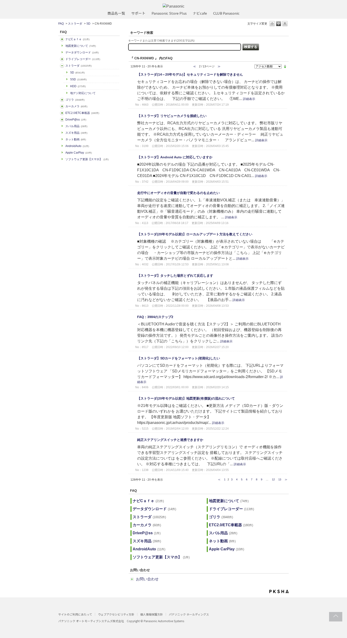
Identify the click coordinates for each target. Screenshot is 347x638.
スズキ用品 (76, 132)
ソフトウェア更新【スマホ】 (87, 159)
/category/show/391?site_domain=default (62, 66)
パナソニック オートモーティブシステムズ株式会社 (91, 621)
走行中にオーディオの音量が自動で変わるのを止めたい (178, 193)
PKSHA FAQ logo (279, 591)
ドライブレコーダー (82, 59)
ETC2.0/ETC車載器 (82, 113)
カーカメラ (76, 106)
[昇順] (285, 65)
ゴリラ (75, 99)
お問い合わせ (147, 579)
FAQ (61, 23)
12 (273, 479)
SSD (78, 79)
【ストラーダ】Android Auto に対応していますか (174, 157)
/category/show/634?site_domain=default (62, 59)
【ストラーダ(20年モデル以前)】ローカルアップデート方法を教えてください (194, 234)
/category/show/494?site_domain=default (62, 106)
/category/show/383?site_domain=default (62, 100)
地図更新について (80, 45)
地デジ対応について (83, 93)
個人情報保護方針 (151, 614)
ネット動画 (75, 139)
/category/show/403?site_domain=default (62, 119)
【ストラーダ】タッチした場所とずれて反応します (175, 275)
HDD (78, 86)
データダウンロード (82, 52)
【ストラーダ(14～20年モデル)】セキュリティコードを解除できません (190, 74)
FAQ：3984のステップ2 (155, 317)
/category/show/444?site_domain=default (62, 113)
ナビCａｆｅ (77, 39)
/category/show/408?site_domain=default (62, 39)
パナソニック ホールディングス (189, 614)
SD (88, 23)
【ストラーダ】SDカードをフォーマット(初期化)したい (178, 358)
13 (279, 479)
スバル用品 (76, 126)
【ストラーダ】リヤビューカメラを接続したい (172, 116)
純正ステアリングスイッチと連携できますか (170, 440)
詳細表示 (249, 99)
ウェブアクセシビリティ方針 (116, 614)
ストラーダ (75, 23)
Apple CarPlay (78, 152)
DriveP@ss (75, 119)
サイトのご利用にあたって (75, 614)
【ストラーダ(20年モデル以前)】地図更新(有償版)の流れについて (186, 398)
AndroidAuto (77, 146)
